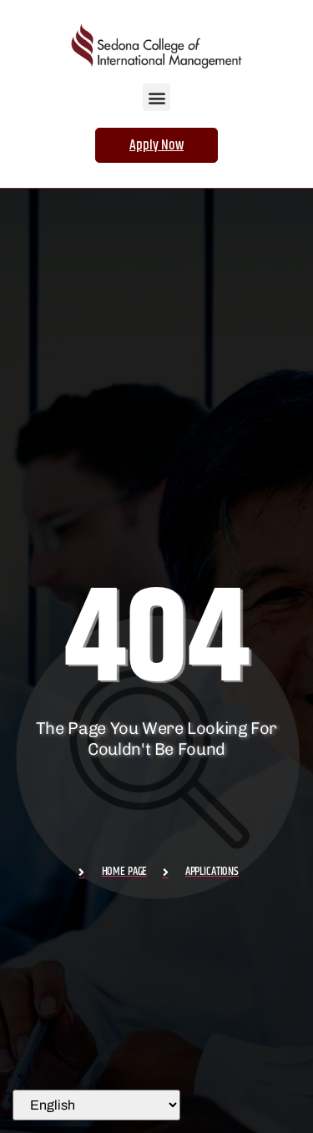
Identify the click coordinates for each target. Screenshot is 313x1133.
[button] (156, 97)
